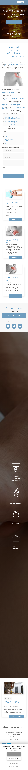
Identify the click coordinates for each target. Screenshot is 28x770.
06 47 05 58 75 (14, 31)
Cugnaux (6, 136)
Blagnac (6, 133)
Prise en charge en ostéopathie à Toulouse (12, 701)
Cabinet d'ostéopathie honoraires (12, 122)
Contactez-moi (14, 36)
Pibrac (6, 137)
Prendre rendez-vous (14, 22)
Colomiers (7, 135)
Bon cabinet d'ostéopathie (10, 115)
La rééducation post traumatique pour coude (13, 240)
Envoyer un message (14, 315)
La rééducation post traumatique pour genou (13, 279)
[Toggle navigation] (26, 2)
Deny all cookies (14, 758)
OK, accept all (15, 754)
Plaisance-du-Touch (14, 39)
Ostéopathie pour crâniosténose (12, 203)
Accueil (2, 39)
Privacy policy (15, 766)
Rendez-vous (20, 2)
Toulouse (6, 140)
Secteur (7, 39)
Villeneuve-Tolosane (9, 143)
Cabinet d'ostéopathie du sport (11, 121)
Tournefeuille (7, 141)
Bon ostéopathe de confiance (11, 117)
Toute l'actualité (16, 716)
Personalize (14, 763)
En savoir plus (15, 219)
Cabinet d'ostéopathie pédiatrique (12, 124)
